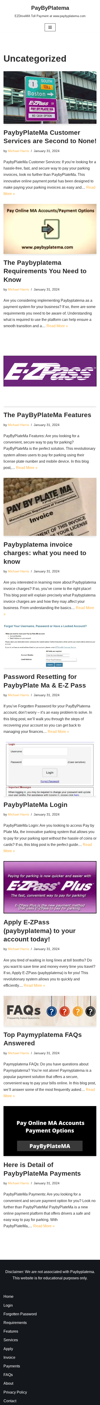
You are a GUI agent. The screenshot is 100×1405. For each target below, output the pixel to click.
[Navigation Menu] (50, 27)
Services (10, 1340)
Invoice (9, 1357)
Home (8, 1297)
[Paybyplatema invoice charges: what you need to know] (50, 507)
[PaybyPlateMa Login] (50, 769)
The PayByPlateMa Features (47, 415)
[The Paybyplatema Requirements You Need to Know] (50, 229)
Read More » (57, 326)
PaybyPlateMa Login (35, 804)
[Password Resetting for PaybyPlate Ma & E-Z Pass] (50, 646)
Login (8, 1305)
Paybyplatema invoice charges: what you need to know (44, 553)
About (8, 1383)
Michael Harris (18, 151)
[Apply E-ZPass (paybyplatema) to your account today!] (50, 887)
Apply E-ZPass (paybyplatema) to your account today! (39, 931)
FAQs (8, 1375)
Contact (9, 1401)
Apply (8, 1349)
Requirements (15, 1323)
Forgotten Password (20, 1314)
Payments (11, 1366)
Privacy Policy (15, 1392)
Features (10, 1331)
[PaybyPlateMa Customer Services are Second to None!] (50, 97)
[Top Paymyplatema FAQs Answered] (50, 1011)
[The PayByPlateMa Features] (50, 371)
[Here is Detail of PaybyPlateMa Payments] (50, 1131)
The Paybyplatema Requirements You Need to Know (45, 271)
